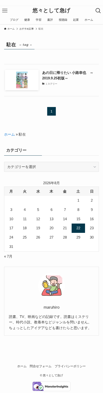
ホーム (9, 134)
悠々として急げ (51, 10)
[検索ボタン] (98, 10)
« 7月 (8, 256)
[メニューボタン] (5, 10)
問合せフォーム (41, 366)
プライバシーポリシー (70, 366)
